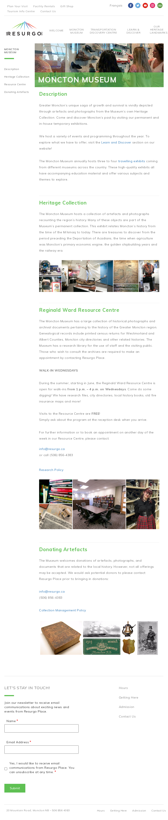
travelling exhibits (131, 161)
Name (11, 721)
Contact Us (48, 11)
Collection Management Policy (62, 610)
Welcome (56, 30)
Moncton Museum (76, 31)
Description (11, 69)
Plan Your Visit (17, 6)
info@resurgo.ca (52, 449)
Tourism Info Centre (21, 11)
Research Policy (51, 470)
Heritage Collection (16, 76)
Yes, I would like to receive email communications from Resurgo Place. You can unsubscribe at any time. (41, 767)
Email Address (18, 742)
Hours (123, 688)
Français (116, 5)
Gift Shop (66, 6)
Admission (126, 707)
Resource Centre (15, 84)
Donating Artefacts (16, 92)
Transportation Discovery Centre (103, 31)
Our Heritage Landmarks (157, 29)
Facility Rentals (44, 6)
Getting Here (129, 697)
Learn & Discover (133, 31)
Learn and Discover (116, 142)
